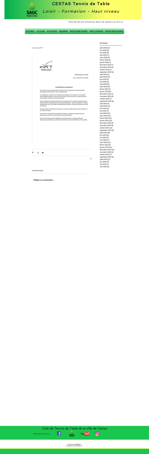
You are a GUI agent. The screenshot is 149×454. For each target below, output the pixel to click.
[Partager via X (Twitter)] (38, 152)
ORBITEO (78, 444)
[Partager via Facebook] (33, 152)
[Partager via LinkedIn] (43, 152)
